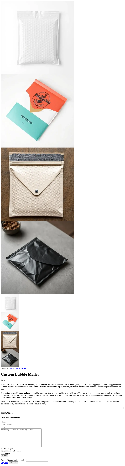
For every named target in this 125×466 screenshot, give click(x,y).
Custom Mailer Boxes (17, 368)
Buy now (4, 463)
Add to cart (13, 463)
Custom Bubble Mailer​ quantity (13, 460)
